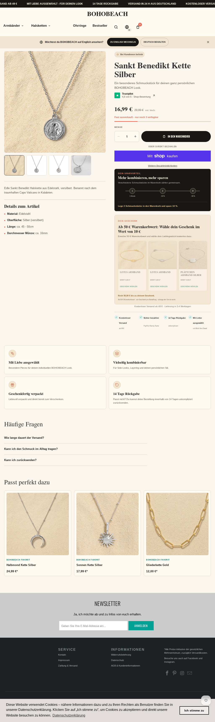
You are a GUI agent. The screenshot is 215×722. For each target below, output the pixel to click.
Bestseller (100, 25)
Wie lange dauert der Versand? (24, 437)
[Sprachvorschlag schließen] (208, 42)
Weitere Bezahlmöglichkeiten (162, 165)
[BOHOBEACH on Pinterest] (175, 673)
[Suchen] (116, 27)
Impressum (64, 660)
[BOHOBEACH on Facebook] (167, 673)
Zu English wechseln (123, 42)
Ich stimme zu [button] (194, 710)
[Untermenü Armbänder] (22, 25)
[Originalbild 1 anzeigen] (36, 165)
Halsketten (39, 25)
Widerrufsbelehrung (121, 654)
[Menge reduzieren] (118, 136)
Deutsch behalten (154, 42)
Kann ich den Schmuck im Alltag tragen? (31, 448)
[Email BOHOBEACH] (190, 673)
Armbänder (11, 25)
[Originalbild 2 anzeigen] (59, 165)
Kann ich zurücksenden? (20, 460)
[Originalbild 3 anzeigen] (81, 165)
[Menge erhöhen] (135, 136)
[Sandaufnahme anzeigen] (14, 165)
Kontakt (62, 654)
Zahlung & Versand (67, 665)
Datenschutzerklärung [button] (68, 715)
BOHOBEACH (107, 13)
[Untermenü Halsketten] (49, 25)
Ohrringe (79, 25)
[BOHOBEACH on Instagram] (182, 673)
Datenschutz (117, 660)
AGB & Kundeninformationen (125, 665)
